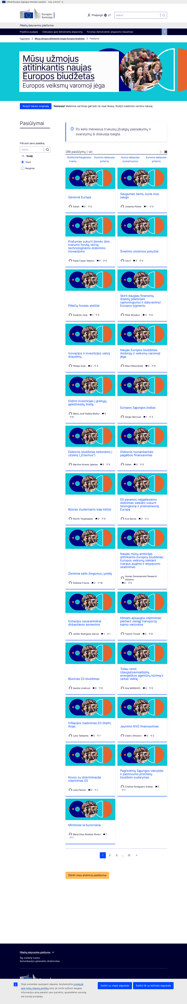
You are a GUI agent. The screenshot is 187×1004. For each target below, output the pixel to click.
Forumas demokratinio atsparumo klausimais (110, 31)
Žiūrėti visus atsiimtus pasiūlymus (87, 875)
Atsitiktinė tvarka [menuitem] (72, 159)
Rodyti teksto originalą (36, 106)
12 (129, 855)
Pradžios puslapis (29, 31)
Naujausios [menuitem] (86, 157)
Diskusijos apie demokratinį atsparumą (62, 31)
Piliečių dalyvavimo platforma (35, 952)
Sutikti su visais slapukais (114, 985)
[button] (35, 156)
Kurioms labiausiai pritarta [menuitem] (104, 159)
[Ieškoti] (163, 15)
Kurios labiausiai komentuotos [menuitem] (130, 159)
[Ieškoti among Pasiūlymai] (47, 149)
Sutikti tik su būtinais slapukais (153, 985)
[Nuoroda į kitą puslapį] (136, 855)
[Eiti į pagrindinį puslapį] (42, 13)
